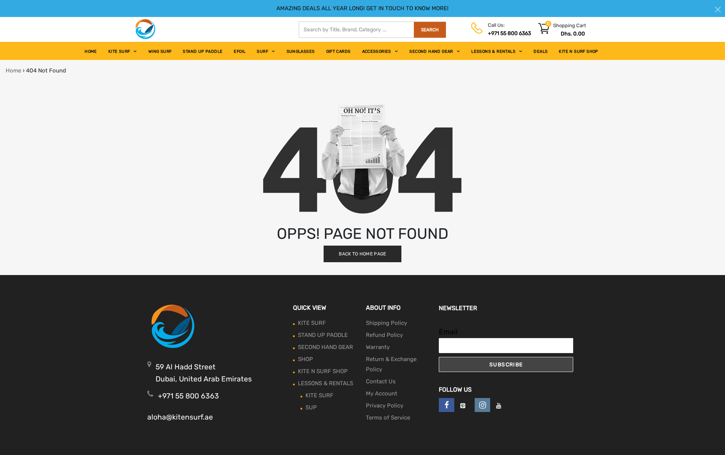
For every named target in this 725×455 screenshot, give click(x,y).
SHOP (305, 359)
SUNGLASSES (301, 51)
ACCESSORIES (376, 51)
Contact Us (381, 381)
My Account (381, 393)
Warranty (378, 347)
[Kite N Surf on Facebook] (446, 405)
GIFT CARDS (338, 51)
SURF (262, 51)
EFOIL (239, 51)
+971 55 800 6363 (509, 33)
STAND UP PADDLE (202, 51)
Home (13, 70)
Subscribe (506, 364)
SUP (311, 407)
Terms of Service (388, 417)
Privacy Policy (384, 405)
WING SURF (160, 51)
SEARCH (430, 29)
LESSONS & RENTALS (493, 51)
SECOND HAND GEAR (431, 51)
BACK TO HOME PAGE (362, 254)
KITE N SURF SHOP (578, 51)
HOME (91, 51)
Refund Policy (384, 335)
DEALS (541, 51)
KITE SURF (119, 51)
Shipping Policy (386, 323)
